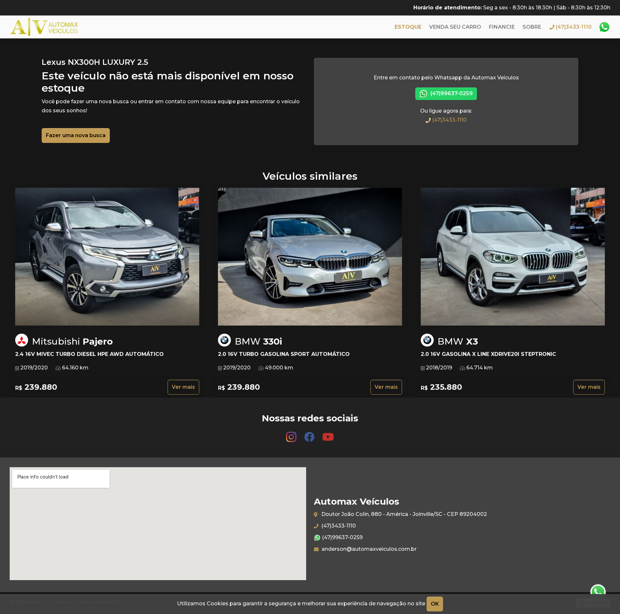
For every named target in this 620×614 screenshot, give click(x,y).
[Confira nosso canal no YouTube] (328, 434)
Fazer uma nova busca (76, 135)
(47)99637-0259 (451, 93)
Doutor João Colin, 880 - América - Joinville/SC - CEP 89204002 (403, 514)
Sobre (531, 27)
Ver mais (183, 387)
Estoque (408, 27)
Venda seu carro (455, 27)
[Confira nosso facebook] (310, 434)
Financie (502, 27)
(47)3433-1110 (449, 120)
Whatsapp (604, 27)
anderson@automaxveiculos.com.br (368, 549)
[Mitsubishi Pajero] (107, 256)
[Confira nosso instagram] (292, 434)
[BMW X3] (513, 256)
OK (435, 604)
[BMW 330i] (310, 256)
